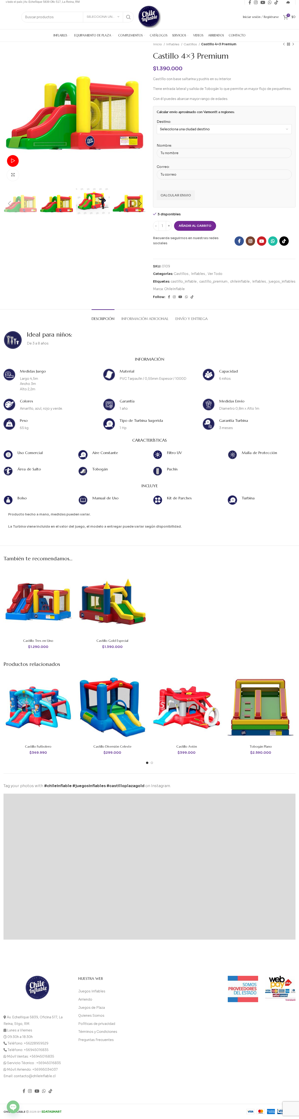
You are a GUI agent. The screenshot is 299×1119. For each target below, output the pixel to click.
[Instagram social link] (250, 241)
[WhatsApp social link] (273, 241)
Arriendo (85, 999)
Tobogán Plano (261, 746)
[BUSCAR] (128, 17)
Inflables (173, 44)
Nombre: (164, 145)
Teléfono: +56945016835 (28, 1050)
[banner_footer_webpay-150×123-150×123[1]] (280, 988)
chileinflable (240, 281)
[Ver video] (13, 161)
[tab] (103, 316)
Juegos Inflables (91, 991)
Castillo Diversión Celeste (112, 746)
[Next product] (293, 44)
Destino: (164, 122)
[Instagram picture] (40, 830)
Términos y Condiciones (97, 1032)
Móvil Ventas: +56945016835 (30, 1056)
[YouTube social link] (261, 241)
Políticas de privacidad (96, 1024)
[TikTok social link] (284, 241)
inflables (259, 281)
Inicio (158, 44)
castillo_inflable (184, 281)
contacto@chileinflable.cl (35, 1076)
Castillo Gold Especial (112, 641)
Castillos (191, 44)
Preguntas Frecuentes (96, 1040)
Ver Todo (215, 274)
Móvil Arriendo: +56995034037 (32, 1069)
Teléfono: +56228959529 (27, 1043)
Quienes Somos (91, 1015)
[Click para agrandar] (13, 175)
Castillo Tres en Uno (38, 641)
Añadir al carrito (195, 226)
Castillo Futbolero (38, 746)
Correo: (163, 167)
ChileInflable (174, 289)
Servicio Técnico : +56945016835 (34, 1063)
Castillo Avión (186, 746)
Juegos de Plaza (91, 1007)
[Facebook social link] (239, 241)
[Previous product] (283, 44)
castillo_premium (213, 281)
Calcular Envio (175, 195)
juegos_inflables (282, 281)
